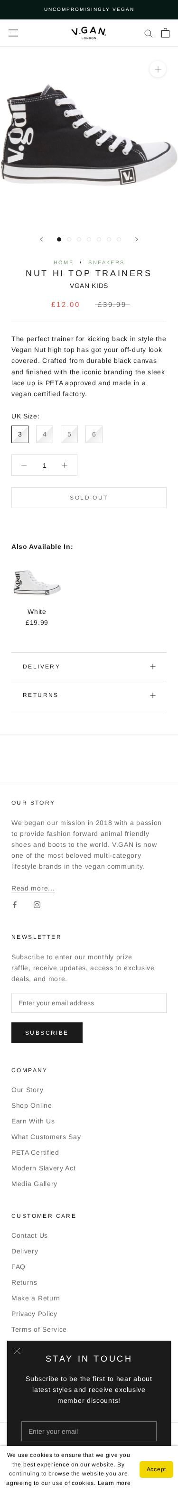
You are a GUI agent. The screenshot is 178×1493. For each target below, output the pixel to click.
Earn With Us (33, 1121)
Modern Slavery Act (43, 1168)
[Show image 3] (79, 239)
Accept (156, 1469)
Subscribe (47, 1032)
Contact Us (29, 1235)
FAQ (18, 1266)
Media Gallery (34, 1183)
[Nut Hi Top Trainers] (37, 564)
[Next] (136, 239)
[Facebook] (14, 904)
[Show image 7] (119, 239)
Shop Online (31, 1105)
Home (64, 262)
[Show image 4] (89, 239)
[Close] (17, 1350)
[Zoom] (158, 68)
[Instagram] (37, 904)
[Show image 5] (99, 239)
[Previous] (41, 239)
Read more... (33, 888)
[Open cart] (165, 32)
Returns (41, 695)
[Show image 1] (59, 239)
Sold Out (89, 497)
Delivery (41, 666)
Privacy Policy (34, 1313)
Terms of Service (39, 1329)
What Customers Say (46, 1137)
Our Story (27, 1090)
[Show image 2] (69, 239)
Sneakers (106, 262)
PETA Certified (35, 1152)
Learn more (114, 1483)
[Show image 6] (109, 239)
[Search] (148, 33)
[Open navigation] (13, 33)
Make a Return (35, 1298)
